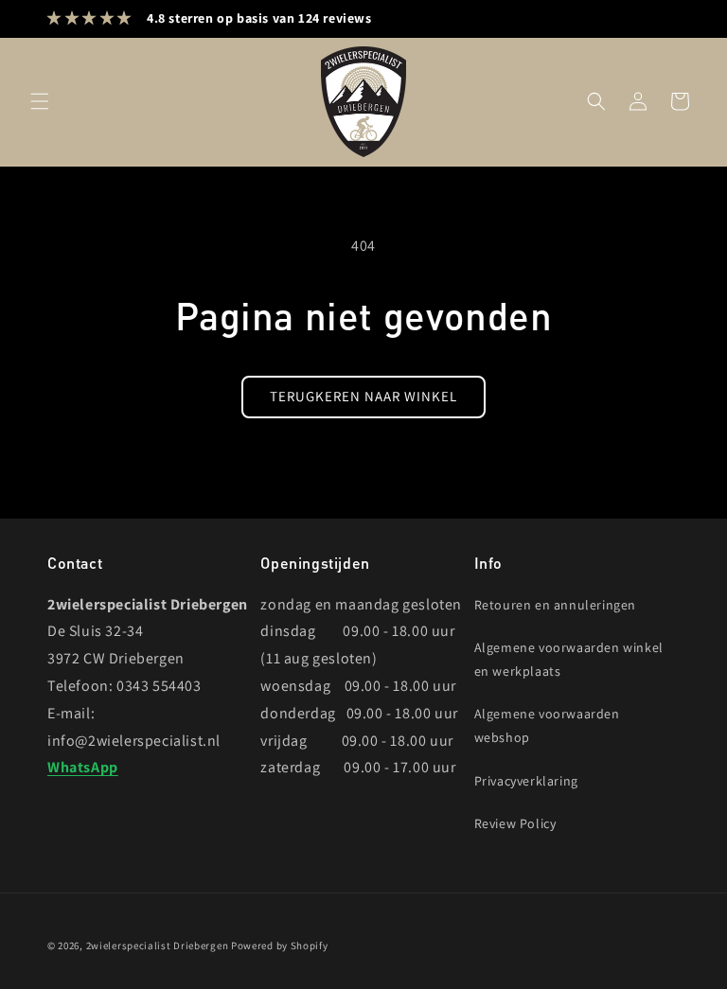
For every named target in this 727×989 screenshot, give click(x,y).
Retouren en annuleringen (555, 604)
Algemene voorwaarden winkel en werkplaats (569, 659)
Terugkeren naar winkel (363, 396)
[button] (40, 101)
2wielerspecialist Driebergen (157, 945)
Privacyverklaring (526, 780)
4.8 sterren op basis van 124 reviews (259, 17)
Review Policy (515, 823)
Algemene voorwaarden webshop (547, 725)
